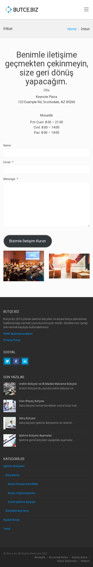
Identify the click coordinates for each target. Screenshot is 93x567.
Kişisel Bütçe (11, 519)
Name (7, 145)
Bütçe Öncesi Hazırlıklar (23, 484)
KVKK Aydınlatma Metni (18, 333)
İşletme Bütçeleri (14, 466)
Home (72, 29)
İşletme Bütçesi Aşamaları (35, 435)
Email (8, 162)
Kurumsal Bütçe (58, 557)
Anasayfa (40, 557)
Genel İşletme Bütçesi (21, 502)
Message (10, 179)
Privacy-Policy (12, 340)
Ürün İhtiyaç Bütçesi (31, 401)
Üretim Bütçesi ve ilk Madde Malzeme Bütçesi (48, 383)
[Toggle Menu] (86, 10)
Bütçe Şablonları (67, 561)
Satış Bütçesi (27, 418)
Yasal (6, 528)
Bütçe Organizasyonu (21, 493)
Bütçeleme (12, 475)
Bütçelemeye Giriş (17, 510)
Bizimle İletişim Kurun (27, 241)
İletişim (85, 561)
